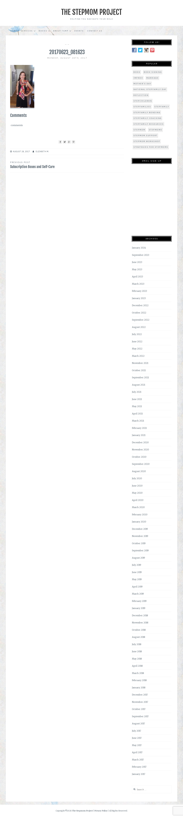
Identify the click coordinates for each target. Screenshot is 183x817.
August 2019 (138, 557)
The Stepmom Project (91, 12)
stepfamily (161, 106)
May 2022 (137, 348)
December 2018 (140, 615)
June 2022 (137, 341)
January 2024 (139, 247)
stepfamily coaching (147, 118)
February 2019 (139, 601)
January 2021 (138, 435)
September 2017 (140, 716)
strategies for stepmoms (150, 147)
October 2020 (139, 457)
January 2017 (138, 774)
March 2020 (138, 507)
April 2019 (137, 586)
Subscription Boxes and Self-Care (32, 165)
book (136, 72)
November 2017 (140, 702)
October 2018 (139, 630)
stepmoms (155, 129)
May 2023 (137, 269)
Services (27, 31)
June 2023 (137, 262)
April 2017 (137, 752)
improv (138, 78)
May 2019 (137, 579)
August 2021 (138, 384)
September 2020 (141, 464)
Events (79, 31)
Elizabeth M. (42, 151)
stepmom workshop (146, 141)
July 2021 (136, 392)
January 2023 (139, 298)
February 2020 (139, 514)
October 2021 (139, 370)
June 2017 (137, 738)
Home (13, 31)
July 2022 (137, 334)
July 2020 (137, 478)
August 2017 (138, 723)
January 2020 (139, 521)
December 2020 (140, 442)
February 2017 (139, 766)
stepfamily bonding (146, 112)
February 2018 (139, 680)
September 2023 (140, 255)
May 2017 (137, 745)
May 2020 (137, 493)
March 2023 (138, 284)
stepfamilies (142, 106)
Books (43, 31)
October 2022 (139, 312)
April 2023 (137, 276)
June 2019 (137, 572)
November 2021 (140, 363)
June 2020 (137, 485)
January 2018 (138, 687)
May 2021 (137, 406)
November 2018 (140, 622)
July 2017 (136, 730)
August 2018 (138, 637)
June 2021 (137, 399)
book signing (153, 72)
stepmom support (145, 135)
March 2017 (138, 759)
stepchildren (142, 101)
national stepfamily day (149, 89)
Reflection (140, 95)
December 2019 (140, 529)
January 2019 (138, 608)
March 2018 (138, 673)
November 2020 (140, 449)
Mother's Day (142, 83)
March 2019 (138, 593)
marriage (152, 78)
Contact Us (94, 31)
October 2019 (139, 543)
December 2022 (140, 305)
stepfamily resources (148, 124)
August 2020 (139, 471)
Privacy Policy (101, 811)
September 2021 (140, 377)
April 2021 (137, 413)
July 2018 (136, 644)
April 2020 (137, 500)
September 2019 (140, 550)
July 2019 (136, 565)
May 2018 (137, 658)
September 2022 (140, 319)
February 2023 (139, 291)
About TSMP (60, 31)
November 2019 (140, 536)
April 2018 (137, 666)
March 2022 (138, 356)
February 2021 (139, 428)
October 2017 (138, 709)
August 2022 (139, 327)
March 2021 (138, 420)
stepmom (139, 129)
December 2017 (140, 694)
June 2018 (137, 651)
